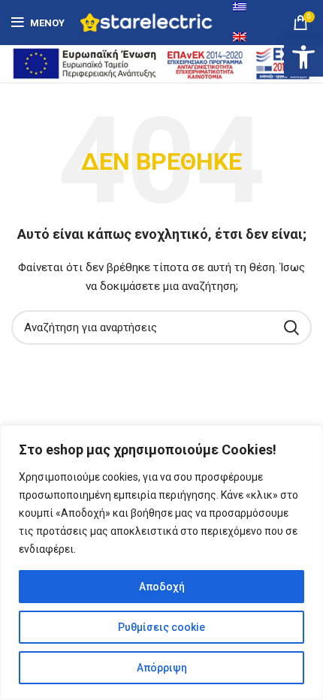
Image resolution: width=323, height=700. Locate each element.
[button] (303, 57)
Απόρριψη (162, 668)
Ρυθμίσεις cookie (161, 627)
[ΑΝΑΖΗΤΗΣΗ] (291, 327)
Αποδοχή (162, 587)
